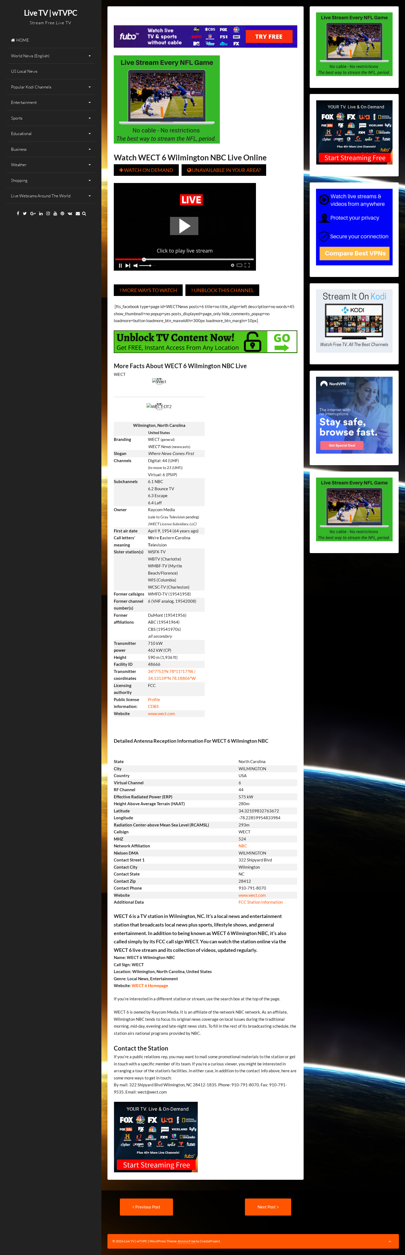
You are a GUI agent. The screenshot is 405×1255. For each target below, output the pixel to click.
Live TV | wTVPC (50, 12)
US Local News (24, 71)
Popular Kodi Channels (31, 87)
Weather (19, 164)
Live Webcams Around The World (41, 195)
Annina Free (186, 1241)
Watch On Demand (146, 170)
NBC (243, 845)
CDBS (153, 706)
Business (18, 149)
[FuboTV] (156, 1176)
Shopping (19, 180)
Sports (16, 118)
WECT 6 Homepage (149, 985)
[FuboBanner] (206, 51)
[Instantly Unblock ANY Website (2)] (206, 356)
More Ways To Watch (148, 290)
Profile (154, 699)
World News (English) (30, 55)
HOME (22, 40)
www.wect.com (161, 713)
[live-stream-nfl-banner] (167, 147)
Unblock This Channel (222, 290)
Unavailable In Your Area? (224, 170)
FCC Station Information (261, 901)
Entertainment (24, 102)
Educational (21, 133)
